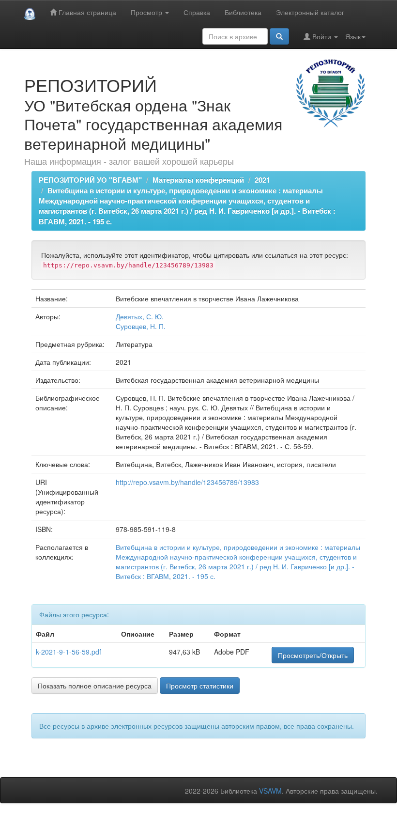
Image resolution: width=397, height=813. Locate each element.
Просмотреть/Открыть (313, 655)
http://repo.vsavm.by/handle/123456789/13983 (187, 482)
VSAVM (270, 791)
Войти (321, 36)
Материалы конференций (198, 179)
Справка (196, 12)
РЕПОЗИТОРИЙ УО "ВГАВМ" (90, 179)
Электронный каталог (310, 12)
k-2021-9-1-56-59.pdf (68, 652)
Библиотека (243, 12)
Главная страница (86, 12)
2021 (262, 179)
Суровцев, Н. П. (141, 326)
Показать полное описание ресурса (95, 685)
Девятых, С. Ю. (140, 316)
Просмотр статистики (199, 685)
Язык (353, 36)
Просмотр (147, 12)
